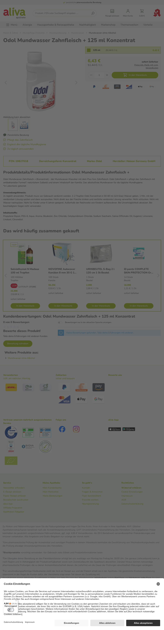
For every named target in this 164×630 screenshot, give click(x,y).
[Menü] (16, 601)
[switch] (11, 610)
